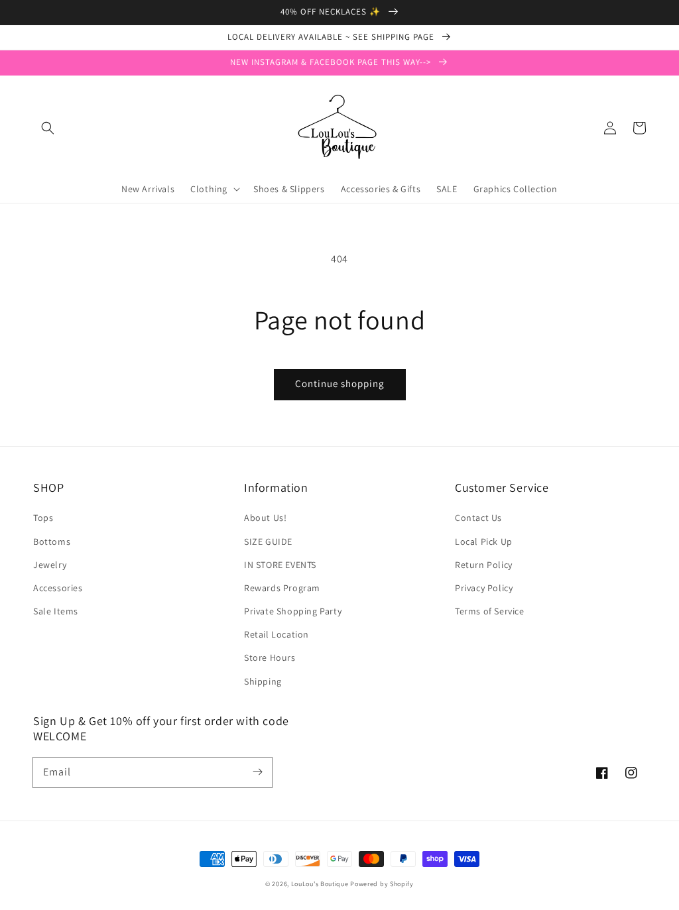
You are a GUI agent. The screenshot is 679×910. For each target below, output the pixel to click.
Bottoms (51, 541)
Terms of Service (490, 611)
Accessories (58, 588)
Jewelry (49, 565)
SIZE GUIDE (268, 541)
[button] (47, 127)
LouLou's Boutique (320, 884)
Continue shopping (340, 383)
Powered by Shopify (382, 884)
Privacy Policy (484, 588)
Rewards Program (282, 588)
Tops (43, 518)
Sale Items (55, 611)
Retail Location (276, 634)
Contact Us (478, 518)
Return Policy (484, 565)
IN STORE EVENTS (280, 565)
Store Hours (270, 657)
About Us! (265, 518)
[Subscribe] (257, 772)
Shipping (263, 681)
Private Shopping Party (292, 611)
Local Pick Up (484, 541)
